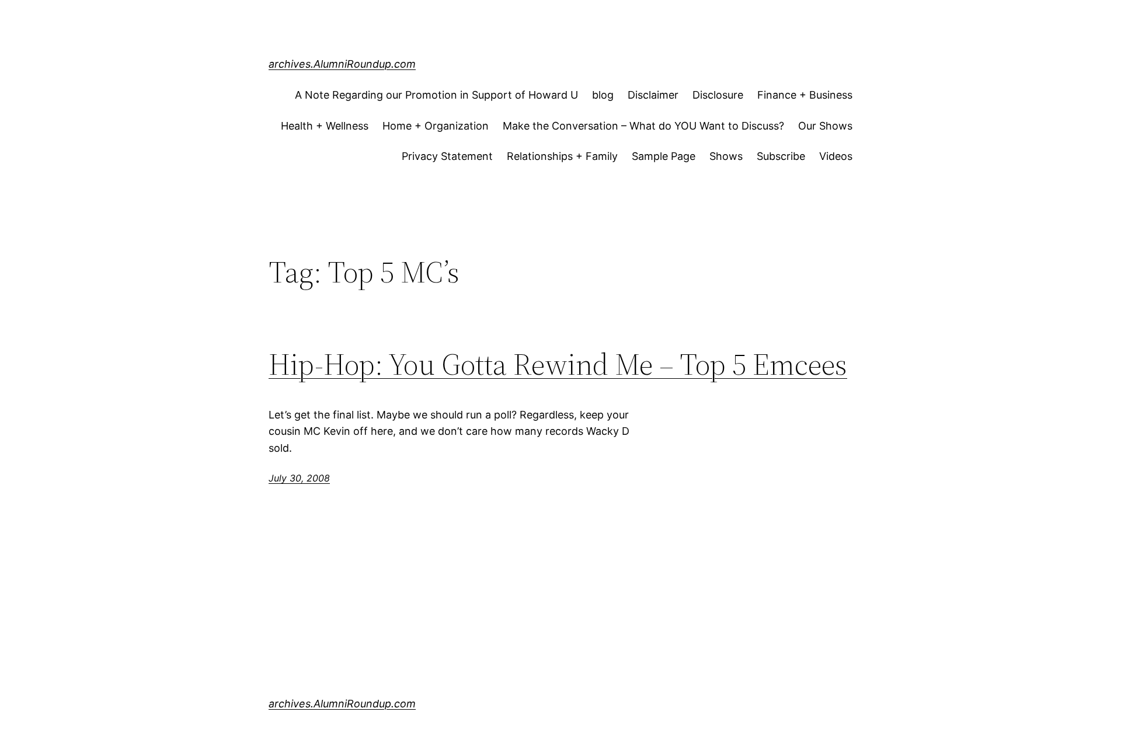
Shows (726, 156)
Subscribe (781, 156)
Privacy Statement (447, 156)
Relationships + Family (562, 156)
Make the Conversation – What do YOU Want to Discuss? (643, 126)
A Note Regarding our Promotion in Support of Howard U (436, 95)
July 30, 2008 (299, 478)
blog (603, 95)
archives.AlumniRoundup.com (342, 64)
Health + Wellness (324, 126)
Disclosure (717, 95)
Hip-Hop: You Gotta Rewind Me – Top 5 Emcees (558, 364)
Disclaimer (653, 95)
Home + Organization (435, 126)
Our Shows (825, 126)
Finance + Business (804, 95)
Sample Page (663, 156)
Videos (835, 156)
